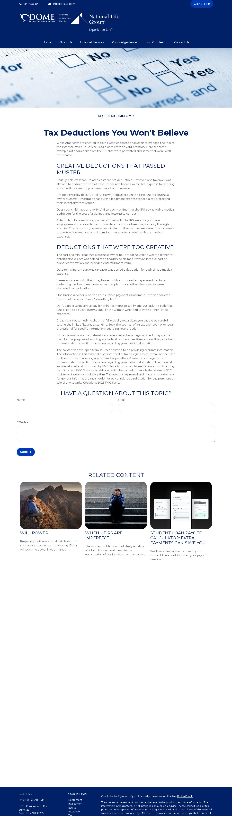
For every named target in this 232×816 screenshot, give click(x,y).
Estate (72, 807)
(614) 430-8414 (35, 800)
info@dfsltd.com (64, 3)
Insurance (74, 811)
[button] (47, 42)
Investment (75, 803)
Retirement (75, 799)
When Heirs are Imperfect (103, 535)
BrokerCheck (185, 796)
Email (121, 399)
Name (21, 399)
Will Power (34, 532)
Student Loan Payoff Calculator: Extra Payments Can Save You (178, 537)
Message (22, 421)
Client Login (202, 3)
